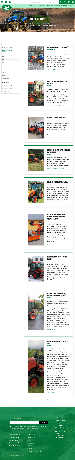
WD (3, 53)
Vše (3, 44)
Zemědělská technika (7, 47)
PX (3, 69)
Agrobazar (30, 443)
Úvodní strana (58, 36)
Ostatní (4, 75)
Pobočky (71, 6)
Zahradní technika (6, 91)
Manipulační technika (7, 88)
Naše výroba (36, 2)
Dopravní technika (7, 85)
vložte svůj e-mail (15, 418)
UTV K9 (4, 72)
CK (3, 59)
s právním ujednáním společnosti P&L (29, 428)
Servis (29, 440)
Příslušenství (5, 78)
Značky (43, 6)
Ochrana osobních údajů (34, 451)
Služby (38, 6)
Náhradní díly (31, 437)
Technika (31, 6)
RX (3, 66)
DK (3, 62)
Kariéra (44, 2)
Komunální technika (70, 36)
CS (3, 56)
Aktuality (57, 6)
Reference (50, 6)
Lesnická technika (6, 82)
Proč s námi (64, 6)
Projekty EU (50, 2)
